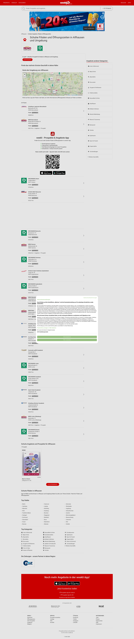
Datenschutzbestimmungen (90, 297)
